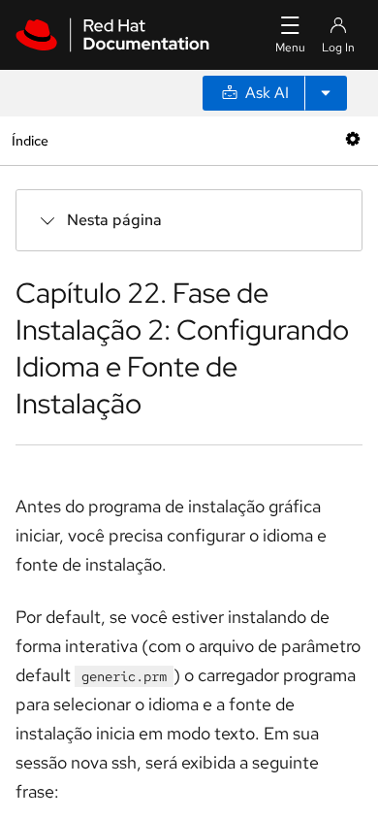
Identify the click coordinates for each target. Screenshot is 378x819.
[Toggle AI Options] (325, 93)
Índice (29, 140)
